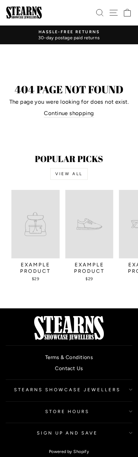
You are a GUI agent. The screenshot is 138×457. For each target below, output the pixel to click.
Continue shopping (69, 113)
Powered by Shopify (69, 451)
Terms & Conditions (69, 357)
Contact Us (69, 368)
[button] (127, 12)
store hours (67, 411)
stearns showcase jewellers (67, 389)
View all (69, 173)
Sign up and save (67, 433)
